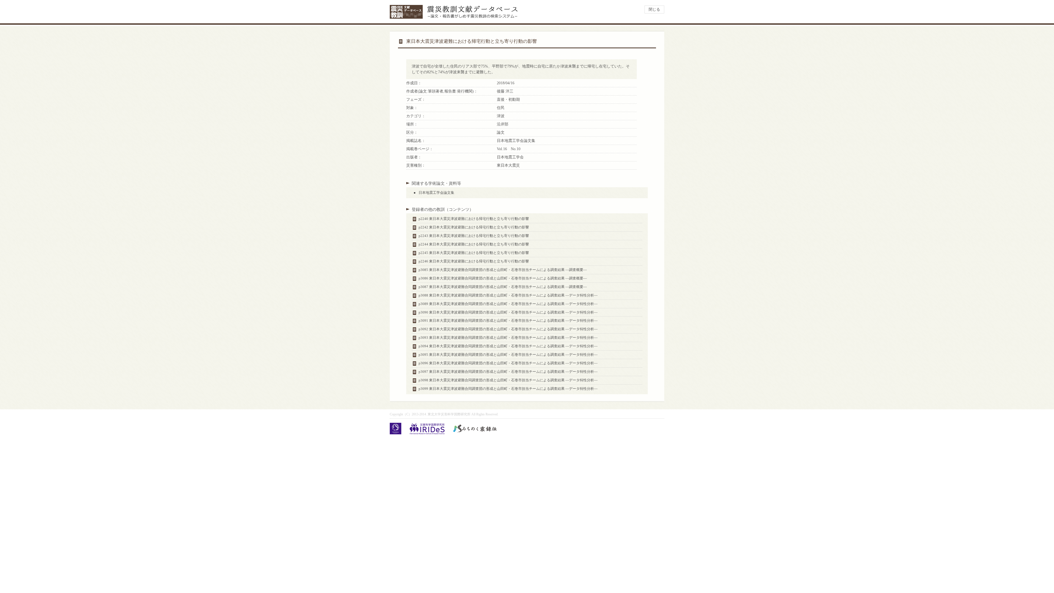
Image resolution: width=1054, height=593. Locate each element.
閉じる (654, 9)
